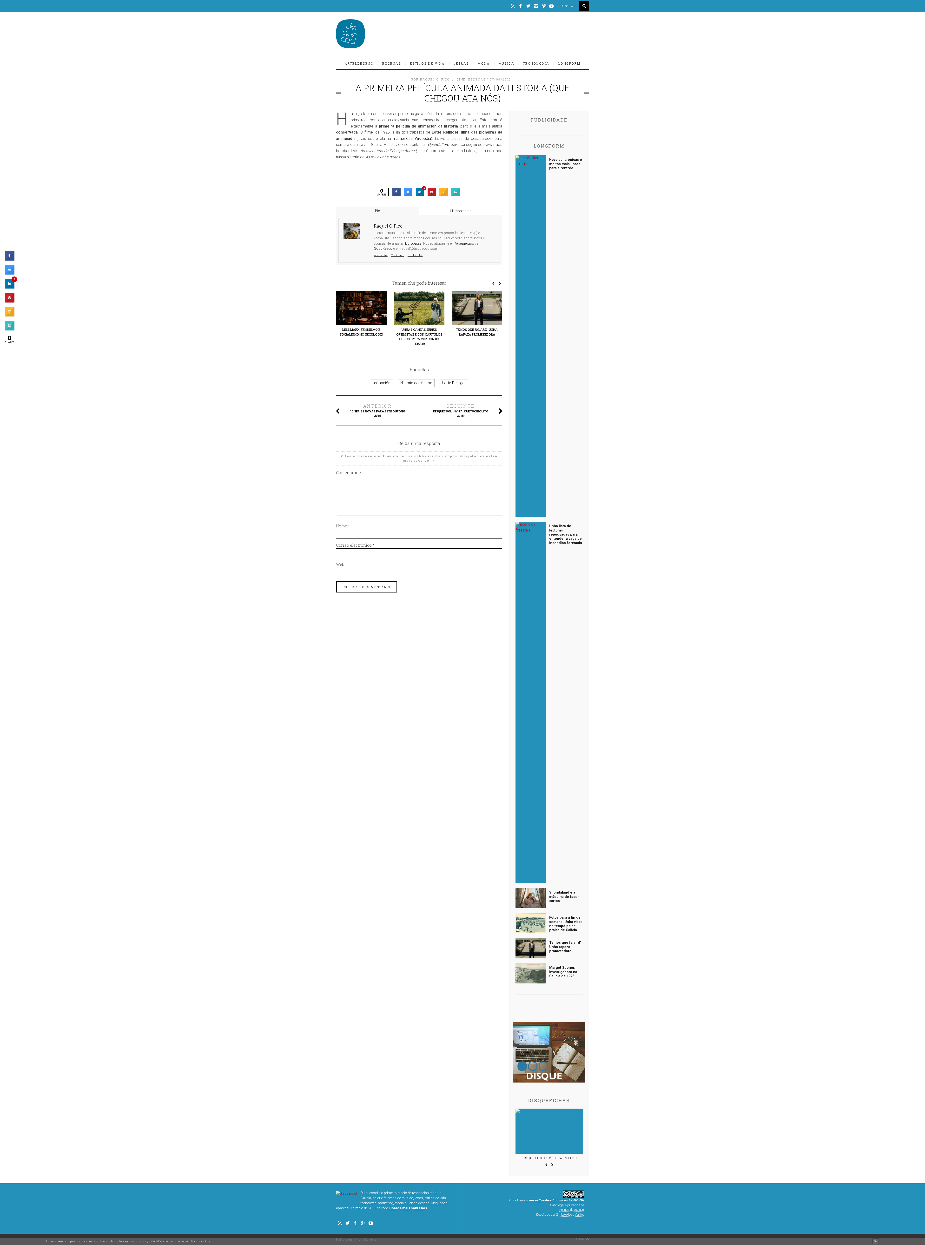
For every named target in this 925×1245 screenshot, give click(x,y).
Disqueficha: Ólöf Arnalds (549, 1158)
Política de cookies (571, 1209)
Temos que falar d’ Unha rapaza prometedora (477, 331)
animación (381, 383)
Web (340, 564)
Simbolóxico (564, 1214)
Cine (461, 79)
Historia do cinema (416, 383)
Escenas (391, 63)
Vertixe (579, 1214)
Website (381, 255)
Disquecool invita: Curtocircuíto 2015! (460, 410)
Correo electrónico (355, 545)
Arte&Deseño (359, 63)
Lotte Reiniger (454, 383)
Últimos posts (460, 211)
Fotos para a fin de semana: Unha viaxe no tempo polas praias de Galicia (565, 923)
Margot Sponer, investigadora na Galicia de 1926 (563, 972)
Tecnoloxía (536, 63)
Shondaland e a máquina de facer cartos (564, 896)
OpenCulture (438, 144)
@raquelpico (465, 244)
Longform (569, 63)
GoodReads (383, 249)
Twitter (397, 255)
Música (507, 63)
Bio (377, 211)
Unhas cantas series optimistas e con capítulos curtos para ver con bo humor (419, 336)
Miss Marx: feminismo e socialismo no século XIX (361, 331)
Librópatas (413, 244)
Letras (461, 63)
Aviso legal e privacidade (567, 1205)
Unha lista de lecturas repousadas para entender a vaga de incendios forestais (565, 534)
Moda (484, 63)
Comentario (348, 472)
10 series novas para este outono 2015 (377, 410)
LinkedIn (415, 255)
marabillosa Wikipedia (412, 138)
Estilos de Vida (427, 63)
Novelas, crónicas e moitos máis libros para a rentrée (565, 164)
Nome (343, 525)
